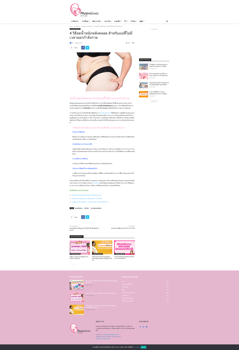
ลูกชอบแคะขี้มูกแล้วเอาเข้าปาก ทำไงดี (123, 228)
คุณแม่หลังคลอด (78, 208)
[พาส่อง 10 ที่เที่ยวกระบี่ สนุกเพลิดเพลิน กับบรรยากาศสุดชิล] (143, 94)
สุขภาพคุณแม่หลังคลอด (96, 208)
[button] (167, 21)
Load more (154, 101)
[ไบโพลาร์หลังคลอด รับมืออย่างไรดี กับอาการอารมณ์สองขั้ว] (124, 247)
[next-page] (74, 265)
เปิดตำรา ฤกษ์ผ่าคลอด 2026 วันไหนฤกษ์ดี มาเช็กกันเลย (101, 293)
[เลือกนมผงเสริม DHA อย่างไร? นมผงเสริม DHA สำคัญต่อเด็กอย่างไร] (77, 285)
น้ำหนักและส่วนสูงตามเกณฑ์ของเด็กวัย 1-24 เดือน (87, 198)
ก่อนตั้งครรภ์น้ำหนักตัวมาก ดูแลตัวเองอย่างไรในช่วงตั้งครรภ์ (90, 202)
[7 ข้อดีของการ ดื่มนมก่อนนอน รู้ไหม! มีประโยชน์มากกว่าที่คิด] (143, 67)
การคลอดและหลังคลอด (87, 26)
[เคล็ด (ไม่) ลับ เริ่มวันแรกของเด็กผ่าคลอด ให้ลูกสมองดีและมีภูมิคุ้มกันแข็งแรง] (102, 247)
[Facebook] (83, 48)
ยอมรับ (143, 347)
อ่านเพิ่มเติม (137, 347)
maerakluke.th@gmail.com (111, 334)
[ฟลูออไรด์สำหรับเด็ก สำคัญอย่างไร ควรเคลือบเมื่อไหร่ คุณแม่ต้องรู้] (143, 85)
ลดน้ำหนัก (86, 208)
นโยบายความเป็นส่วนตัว (103, 339)
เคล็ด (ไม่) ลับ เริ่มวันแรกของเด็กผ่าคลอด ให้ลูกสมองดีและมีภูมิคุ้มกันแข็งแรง (102, 258)
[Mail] (146, 327)
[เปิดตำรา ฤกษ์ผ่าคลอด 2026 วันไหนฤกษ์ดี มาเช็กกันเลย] (80, 247)
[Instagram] (143, 327)
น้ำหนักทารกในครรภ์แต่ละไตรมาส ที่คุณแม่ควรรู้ (86, 195)
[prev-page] (71, 265)
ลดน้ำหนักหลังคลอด (105, 113)
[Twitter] (87, 48)
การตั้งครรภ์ (77, 26)
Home (71, 26)
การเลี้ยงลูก (96, 183)
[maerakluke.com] (85, 10)
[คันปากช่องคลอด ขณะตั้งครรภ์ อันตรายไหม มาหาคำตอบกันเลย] (143, 76)
